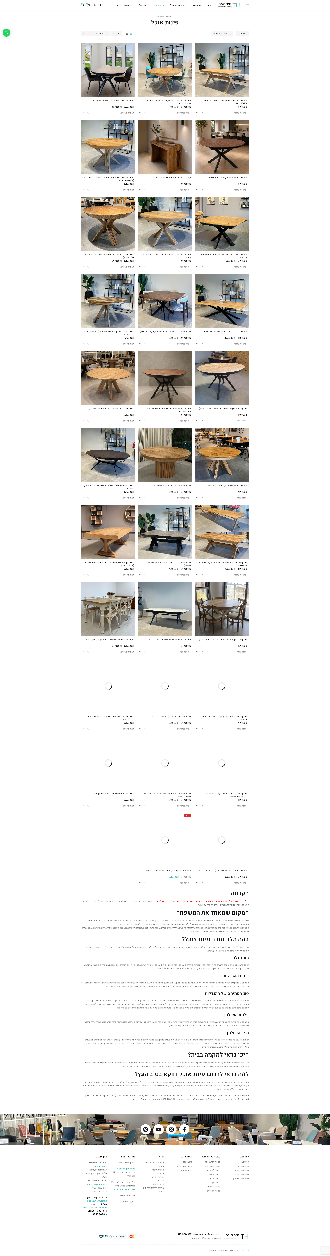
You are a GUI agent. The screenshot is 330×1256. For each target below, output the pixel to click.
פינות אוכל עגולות (184, 1170)
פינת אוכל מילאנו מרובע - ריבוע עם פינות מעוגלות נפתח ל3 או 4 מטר (222, 256)
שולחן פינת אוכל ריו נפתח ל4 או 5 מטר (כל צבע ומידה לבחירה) (168, 564)
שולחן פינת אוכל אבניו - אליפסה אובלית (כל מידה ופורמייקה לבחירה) (108, 487)
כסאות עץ (216, 1182)
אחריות (161, 1191)
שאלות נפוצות (158, 1177)
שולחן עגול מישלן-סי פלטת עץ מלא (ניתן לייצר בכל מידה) (223, 408)
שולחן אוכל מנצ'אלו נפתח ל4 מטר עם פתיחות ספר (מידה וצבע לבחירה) (110, 718)
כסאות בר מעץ (242, 1166)
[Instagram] (171, 1129)
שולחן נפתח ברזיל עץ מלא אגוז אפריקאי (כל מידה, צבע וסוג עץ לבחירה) (108, 333)
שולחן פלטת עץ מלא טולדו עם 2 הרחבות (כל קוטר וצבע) (223, 639)
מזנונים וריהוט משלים (154, 1162)
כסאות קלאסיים (213, 1190)
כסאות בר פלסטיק (241, 1178)
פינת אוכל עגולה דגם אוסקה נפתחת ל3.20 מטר (227, 485)
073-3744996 (168, 1099)
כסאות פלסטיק (213, 1186)
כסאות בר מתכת (242, 1174)
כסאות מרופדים (213, 1178)
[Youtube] (158, 1129)
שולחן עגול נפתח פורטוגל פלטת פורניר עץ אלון (114, 793)
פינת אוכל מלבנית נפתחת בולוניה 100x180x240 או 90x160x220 (226, 102)
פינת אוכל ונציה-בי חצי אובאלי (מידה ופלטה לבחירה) (169, 639)
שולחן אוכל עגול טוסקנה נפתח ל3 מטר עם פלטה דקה (111, 408)
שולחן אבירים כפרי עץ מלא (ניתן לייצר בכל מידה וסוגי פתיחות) (225, 718)
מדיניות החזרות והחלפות (153, 1187)
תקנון (161, 1166)
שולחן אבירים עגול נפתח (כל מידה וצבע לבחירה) (170, 716)
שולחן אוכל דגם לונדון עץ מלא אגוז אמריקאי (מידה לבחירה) (165, 331)
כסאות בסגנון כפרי (212, 1166)
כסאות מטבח (214, 1174)
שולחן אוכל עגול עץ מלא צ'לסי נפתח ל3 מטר (172, 485)
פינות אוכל (187, 1162)
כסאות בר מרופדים (241, 1170)
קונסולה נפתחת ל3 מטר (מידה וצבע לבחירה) (172, 177)
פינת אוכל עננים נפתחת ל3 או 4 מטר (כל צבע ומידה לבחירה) (222, 870)
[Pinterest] (146, 1129)
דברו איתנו (159, 1180)
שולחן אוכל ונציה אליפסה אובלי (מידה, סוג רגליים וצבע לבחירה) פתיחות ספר (224, 795)
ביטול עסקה (158, 1184)
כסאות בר (245, 1162)
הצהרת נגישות (158, 1169)
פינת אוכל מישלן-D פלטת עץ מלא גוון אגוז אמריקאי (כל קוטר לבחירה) (167, 410)
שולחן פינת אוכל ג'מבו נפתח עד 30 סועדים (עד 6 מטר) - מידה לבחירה (223, 564)
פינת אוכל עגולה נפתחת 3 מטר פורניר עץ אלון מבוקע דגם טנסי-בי (166, 256)
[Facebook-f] (184, 1129)
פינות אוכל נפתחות (184, 1166)
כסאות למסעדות (213, 1170)
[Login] (95, 5)
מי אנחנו (160, 1173)
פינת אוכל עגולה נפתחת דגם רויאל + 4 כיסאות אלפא (111, 100)
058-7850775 (94, 1162)
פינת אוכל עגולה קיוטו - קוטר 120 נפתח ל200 (228, 177)
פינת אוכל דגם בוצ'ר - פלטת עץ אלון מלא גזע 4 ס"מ (225, 331)
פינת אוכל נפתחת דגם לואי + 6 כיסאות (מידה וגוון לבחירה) (109, 639)
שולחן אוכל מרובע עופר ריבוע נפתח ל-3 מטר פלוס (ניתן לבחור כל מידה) (167, 795)
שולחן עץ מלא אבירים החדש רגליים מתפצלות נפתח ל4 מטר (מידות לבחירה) (109, 564)
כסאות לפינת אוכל (212, 1162)
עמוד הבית (170, 17)
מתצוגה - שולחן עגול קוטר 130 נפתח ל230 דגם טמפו (168, 870)
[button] (6, 33)
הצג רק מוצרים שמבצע (221, 33)
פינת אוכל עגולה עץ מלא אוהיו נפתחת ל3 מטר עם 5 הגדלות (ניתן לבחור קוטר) (109, 179)
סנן (241, 33)
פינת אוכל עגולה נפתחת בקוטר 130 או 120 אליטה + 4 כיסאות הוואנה (168, 102)
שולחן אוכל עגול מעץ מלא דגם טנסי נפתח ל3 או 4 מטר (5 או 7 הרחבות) (109, 256)
